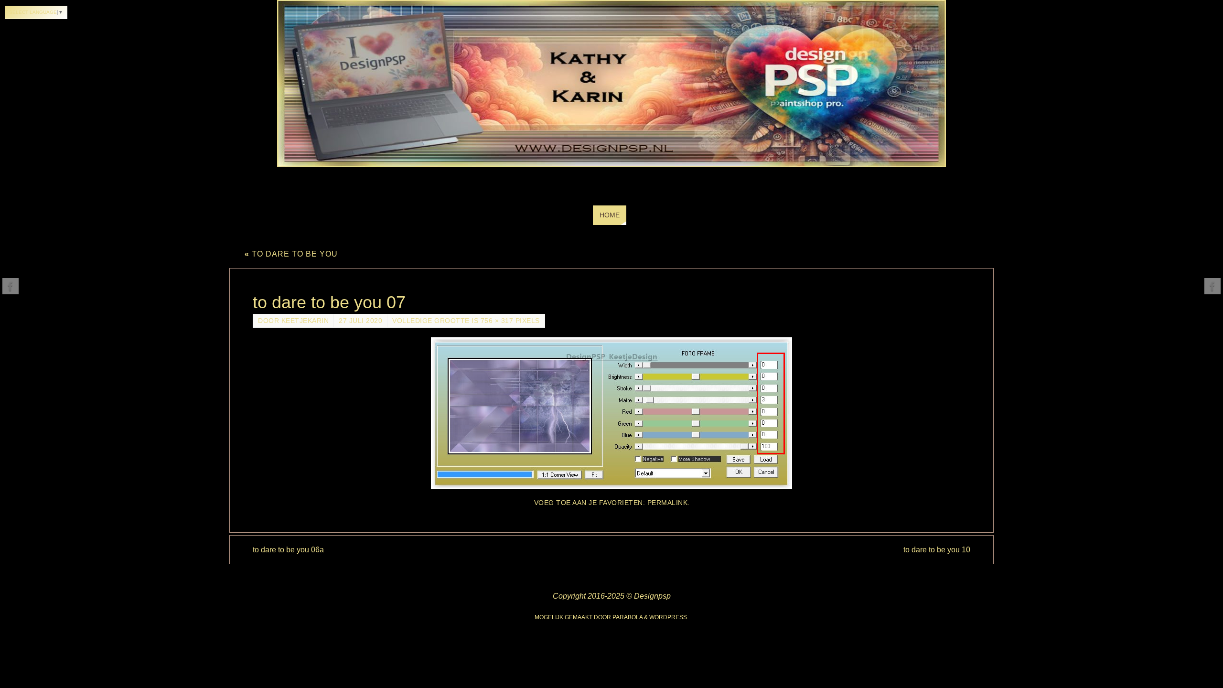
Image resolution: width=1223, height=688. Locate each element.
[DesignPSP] (10, 286)
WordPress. (668, 617)
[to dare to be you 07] (611, 413)
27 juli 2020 (360, 320)
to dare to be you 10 (936, 550)
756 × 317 (497, 320)
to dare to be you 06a (288, 550)
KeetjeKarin (305, 320)
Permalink (667, 502)
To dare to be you (291, 254)
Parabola (627, 617)
